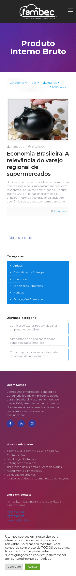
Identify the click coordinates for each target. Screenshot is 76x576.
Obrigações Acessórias (28, 299)
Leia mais (60, 211)
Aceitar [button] (32, 566)
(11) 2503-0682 (16, 516)
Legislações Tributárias (28, 285)
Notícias (18, 292)
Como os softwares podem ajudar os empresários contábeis (33, 327)
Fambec (16, 146)
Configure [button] (14, 566)
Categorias (17, 82)
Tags (33, 82)
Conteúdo (20, 279)
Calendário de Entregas (28, 272)
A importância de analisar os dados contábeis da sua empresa (32, 340)
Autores (51, 82)
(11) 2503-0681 (15, 512)
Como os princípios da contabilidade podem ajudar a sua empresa (34, 354)
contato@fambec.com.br (24, 520)
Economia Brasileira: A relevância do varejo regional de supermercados (38, 163)
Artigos (17, 265)
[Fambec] (38, 11)
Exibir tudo (59, 86)
